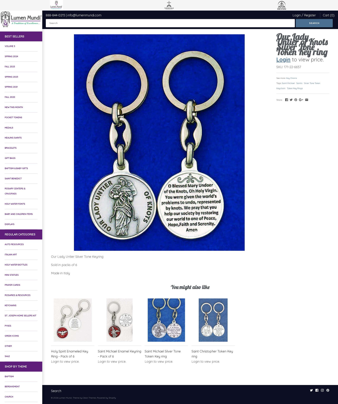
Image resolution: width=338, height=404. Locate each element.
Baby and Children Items (19, 214)
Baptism (9, 376)
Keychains (10, 305)
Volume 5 (10, 46)
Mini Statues (12, 275)
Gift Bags (10, 158)
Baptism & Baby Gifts (16, 168)
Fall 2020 (10, 97)
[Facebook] (316, 391)
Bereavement (12, 386)
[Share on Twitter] (291, 100)
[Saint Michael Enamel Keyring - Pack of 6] (119, 320)
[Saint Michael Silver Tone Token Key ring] (166, 320)
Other (8, 346)
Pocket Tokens (13, 117)
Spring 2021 (11, 87)
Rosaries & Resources (17, 295)
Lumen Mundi (65, 397)
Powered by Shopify (106, 397)
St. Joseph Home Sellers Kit (20, 315)
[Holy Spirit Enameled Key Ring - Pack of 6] (72, 320)
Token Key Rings (295, 88)
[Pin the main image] (295, 100)
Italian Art (11, 254)
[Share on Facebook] (286, 100)
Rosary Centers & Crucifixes (15, 191)
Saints (299, 83)
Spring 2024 (11, 56)
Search (56, 391)
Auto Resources (14, 244)
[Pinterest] (327, 391)
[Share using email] (306, 100)
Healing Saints (13, 137)
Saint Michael (288, 83)
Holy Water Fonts (15, 204)
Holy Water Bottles (16, 264)
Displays (9, 224)
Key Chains (291, 78)
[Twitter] (311, 391)
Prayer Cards (12, 285)
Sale (7, 356)
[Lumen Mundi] (21, 19)
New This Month (14, 107)
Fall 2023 (10, 66)
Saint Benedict (13, 178)
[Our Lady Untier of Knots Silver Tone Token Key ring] (159, 142)
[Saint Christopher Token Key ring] (213, 320)
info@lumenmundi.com (84, 15)
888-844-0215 (55, 15)
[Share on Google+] (301, 100)
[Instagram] (322, 391)
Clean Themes (89, 397)
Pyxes (8, 325)
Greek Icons (12, 335)
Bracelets (11, 148)
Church (9, 396)
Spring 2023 (11, 76)
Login (297, 15)
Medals (9, 127)
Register (310, 15)
